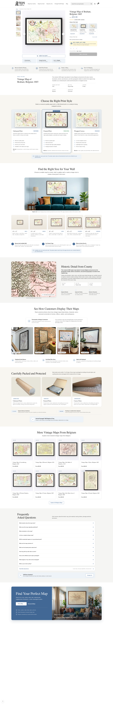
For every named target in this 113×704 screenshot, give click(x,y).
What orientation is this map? (26, 531)
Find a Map (21, 603)
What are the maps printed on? (26, 543)
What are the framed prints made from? (28, 547)
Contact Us (89, 575)
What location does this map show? (27, 523)
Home (17, 8)
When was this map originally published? (28, 527)
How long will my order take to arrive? (27, 551)
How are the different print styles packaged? (29, 555)
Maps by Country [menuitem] (32, 3)
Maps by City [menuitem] (49, 3)
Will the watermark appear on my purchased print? (30, 539)
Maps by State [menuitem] (41, 3)
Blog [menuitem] (67, 3)
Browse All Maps (31, 603)
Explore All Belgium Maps (56, 502)
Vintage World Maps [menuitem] (59, 3)
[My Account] (95, 4)
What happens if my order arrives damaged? (29, 559)
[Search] (91, 3)
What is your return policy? (25, 563)
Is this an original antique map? (26, 535)
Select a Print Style (83, 54)
